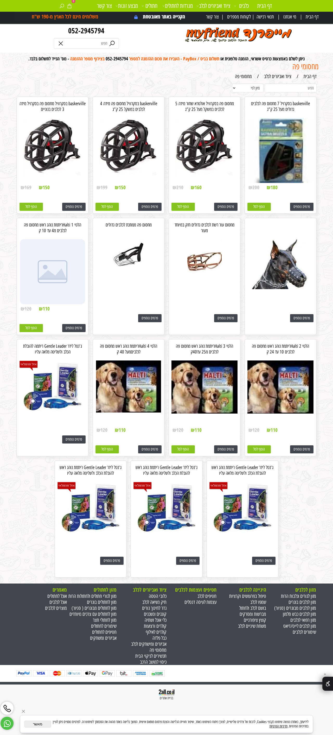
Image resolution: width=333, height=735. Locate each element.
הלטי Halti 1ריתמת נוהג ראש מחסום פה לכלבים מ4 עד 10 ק (52, 227)
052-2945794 (86, 30)
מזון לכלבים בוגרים (302, 602)
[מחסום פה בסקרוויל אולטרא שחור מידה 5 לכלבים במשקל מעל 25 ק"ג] (204, 175)
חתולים (151, 5)
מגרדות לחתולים (179, 5)
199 (103, 187)
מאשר (37, 724)
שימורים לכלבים (304, 632)
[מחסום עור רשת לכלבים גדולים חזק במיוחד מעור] (204, 282)
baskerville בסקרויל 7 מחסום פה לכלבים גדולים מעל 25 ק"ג (280, 106)
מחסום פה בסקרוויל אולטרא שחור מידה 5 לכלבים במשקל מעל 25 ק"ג (204, 106)
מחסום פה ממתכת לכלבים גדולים (129, 225)
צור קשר (212, 17)
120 (27, 308)
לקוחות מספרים (239, 17)
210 (179, 187)
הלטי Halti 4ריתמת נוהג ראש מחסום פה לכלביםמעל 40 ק (128, 349)
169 (27, 187)
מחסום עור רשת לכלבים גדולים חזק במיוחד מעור (204, 227)
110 (46, 308)
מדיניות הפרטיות (278, 726)
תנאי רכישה (265, 17)
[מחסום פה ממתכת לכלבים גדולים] (128, 269)
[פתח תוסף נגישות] (327, 684)
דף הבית (312, 17)
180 (274, 187)
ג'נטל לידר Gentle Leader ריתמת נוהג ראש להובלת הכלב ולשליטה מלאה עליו (242, 470)
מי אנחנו (289, 17)
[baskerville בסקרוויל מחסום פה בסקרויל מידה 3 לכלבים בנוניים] (52, 175)
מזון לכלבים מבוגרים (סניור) (295, 608)
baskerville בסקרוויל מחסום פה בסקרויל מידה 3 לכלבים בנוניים (53, 106)
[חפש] (62, 6)
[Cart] (69, 6)
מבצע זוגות (128, 5)
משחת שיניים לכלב (252, 626)
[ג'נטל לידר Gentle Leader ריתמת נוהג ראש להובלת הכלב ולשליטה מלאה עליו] (242, 533)
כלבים (244, 5)
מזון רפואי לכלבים (303, 620)
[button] (259, 207)
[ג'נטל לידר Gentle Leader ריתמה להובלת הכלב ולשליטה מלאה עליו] (52, 412)
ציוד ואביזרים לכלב (214, 5)
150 (122, 187)
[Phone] (7, 707)
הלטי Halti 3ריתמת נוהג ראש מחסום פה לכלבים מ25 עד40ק (204, 349)
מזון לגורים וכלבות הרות (298, 596)
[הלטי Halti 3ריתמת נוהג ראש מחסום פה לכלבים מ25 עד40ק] (204, 412)
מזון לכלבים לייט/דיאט (299, 626)
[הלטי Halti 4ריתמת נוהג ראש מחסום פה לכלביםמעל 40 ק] (128, 411)
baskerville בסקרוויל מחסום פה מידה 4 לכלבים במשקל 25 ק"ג (128, 106)
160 (198, 187)
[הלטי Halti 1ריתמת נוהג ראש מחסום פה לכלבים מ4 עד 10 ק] (52, 303)
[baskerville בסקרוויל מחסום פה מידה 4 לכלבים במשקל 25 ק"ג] (128, 175)
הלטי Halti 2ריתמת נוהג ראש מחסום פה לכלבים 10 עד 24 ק (280, 349)
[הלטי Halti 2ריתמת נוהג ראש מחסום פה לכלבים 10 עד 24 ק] (280, 412)
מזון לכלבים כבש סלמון (299, 614)
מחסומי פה (305, 66)
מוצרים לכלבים (56, 608)
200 (255, 187)
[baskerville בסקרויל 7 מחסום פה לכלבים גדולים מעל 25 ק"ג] (280, 181)
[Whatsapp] (7, 722)
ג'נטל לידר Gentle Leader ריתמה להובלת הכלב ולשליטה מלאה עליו (52, 349)
